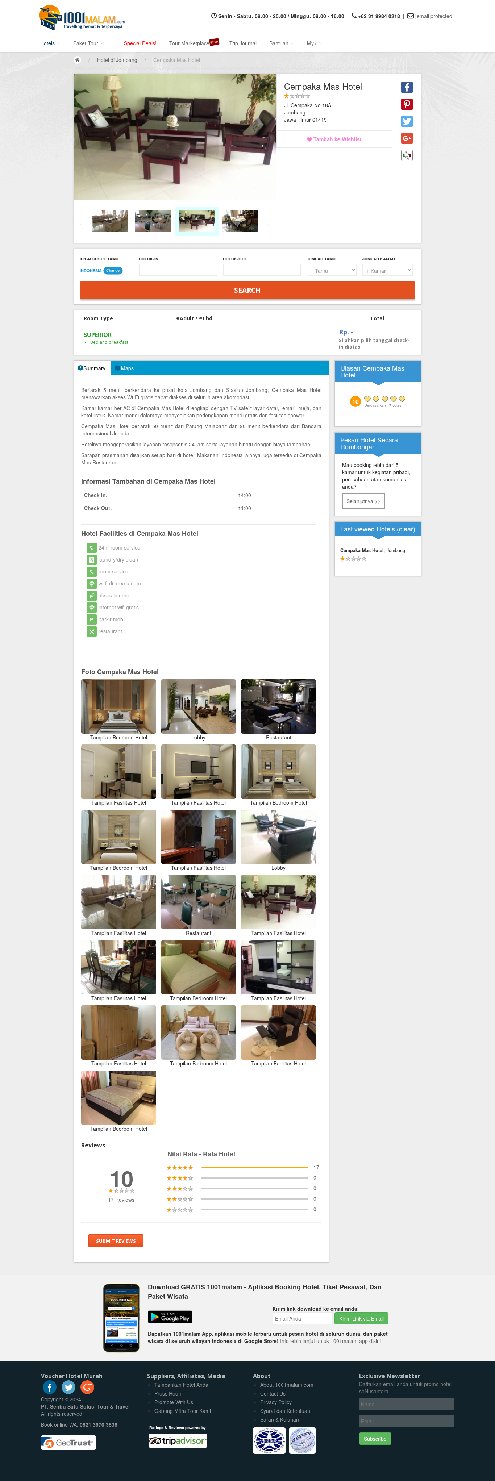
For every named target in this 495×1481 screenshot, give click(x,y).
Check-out (235, 259)
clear (406, 528)
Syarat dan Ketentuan (285, 1410)
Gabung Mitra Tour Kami (182, 1410)
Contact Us (273, 1393)
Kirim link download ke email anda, (316, 1308)
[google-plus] (87, 1392)
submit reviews (116, 1241)
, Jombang (372, 550)
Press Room (168, 1393)
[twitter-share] (407, 121)
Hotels (48, 43)
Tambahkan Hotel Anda (181, 1384)
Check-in (148, 259)
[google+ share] (407, 138)
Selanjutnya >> (363, 501)
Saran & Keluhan (279, 1419)
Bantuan (279, 43)
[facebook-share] (407, 87)
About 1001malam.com (286, 1384)
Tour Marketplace (189, 43)
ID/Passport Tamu (99, 259)
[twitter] (68, 1392)
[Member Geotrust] (68, 1440)
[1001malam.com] (80, 17)
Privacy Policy (276, 1402)
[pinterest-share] (407, 104)
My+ (312, 43)
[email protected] (434, 16)
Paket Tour (86, 43)
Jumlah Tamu (321, 259)
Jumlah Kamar (378, 259)
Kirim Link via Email (361, 1318)
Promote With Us (173, 1402)
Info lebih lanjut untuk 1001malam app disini (330, 1340)
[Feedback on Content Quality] (407, 155)
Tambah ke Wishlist (337, 139)
